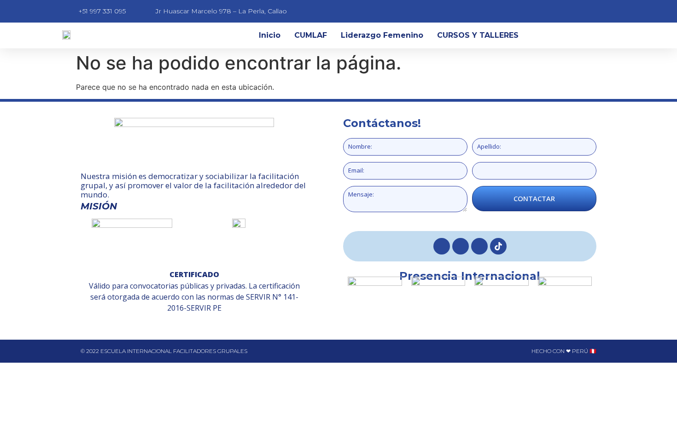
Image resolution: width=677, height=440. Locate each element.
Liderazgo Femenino (382, 35)
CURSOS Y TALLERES (478, 35)
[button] (89, 192)
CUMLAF (310, 35)
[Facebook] (441, 246)
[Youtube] (479, 246)
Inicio (269, 35)
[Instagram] (460, 246)
